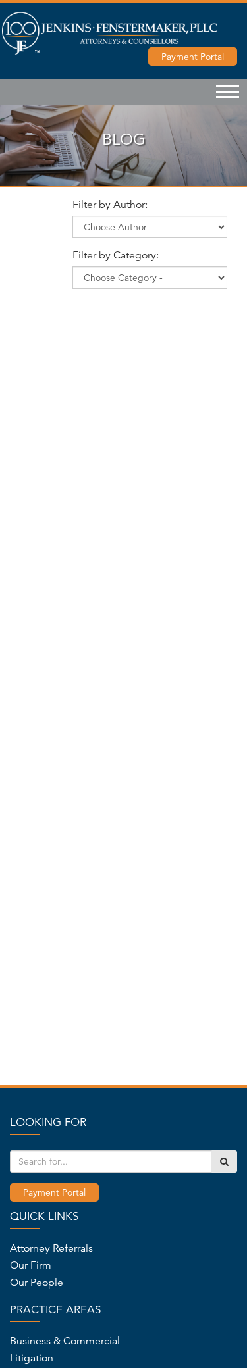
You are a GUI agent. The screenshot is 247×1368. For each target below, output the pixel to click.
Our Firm (30, 1265)
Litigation (31, 1358)
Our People (36, 1282)
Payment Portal (192, 56)
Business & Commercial (65, 1341)
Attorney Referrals (51, 1248)
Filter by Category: (115, 255)
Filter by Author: (110, 204)
